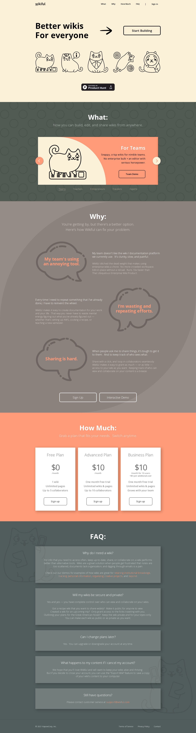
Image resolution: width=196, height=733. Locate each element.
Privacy (143, 726)
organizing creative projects (107, 576)
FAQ (138, 4)
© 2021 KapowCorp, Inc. (45, 726)
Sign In (155, 4)
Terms (126, 726)
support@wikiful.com (117, 702)
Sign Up (78, 397)
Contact (157, 726)
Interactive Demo (118, 397)
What (103, 4)
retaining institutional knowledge (132, 572)
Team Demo (132, 174)
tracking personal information (75, 576)
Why (113, 4)
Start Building (142, 31)
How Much (126, 4)
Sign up (55, 501)
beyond (133, 576)
